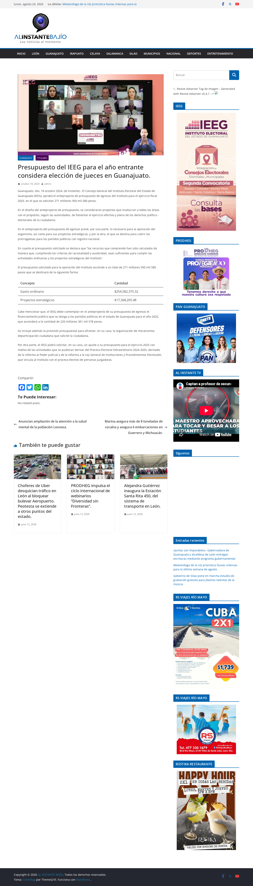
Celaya (95, 53)
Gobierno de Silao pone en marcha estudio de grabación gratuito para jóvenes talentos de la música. (203, 580)
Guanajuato (55, 53)
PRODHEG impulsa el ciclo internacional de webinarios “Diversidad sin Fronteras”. (90, 496)
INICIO (21, 53)
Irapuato (77, 53)
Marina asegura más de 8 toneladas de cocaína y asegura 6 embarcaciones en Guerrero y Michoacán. (134, 427)
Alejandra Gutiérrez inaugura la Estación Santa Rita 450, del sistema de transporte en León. (142, 496)
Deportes (194, 53)
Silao (133, 53)
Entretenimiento (220, 53)
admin (47, 183)
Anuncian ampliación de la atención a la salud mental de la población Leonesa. (53, 424)
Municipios (152, 53)
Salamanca (114, 53)
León (35, 53)
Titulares (42, 158)
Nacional (173, 53)
